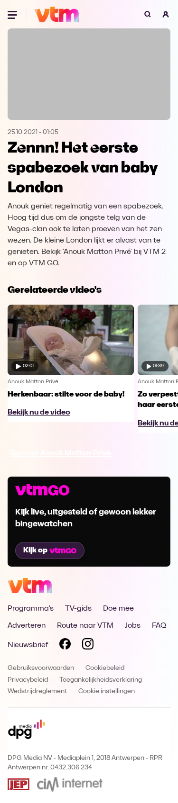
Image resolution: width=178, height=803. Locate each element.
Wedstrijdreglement (37, 691)
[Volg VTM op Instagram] (88, 645)
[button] (165, 14)
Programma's (31, 609)
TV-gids (78, 609)
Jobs (133, 626)
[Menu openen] (13, 14)
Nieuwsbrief (28, 645)
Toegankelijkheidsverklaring (100, 680)
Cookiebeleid (104, 668)
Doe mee (118, 609)
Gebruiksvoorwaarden (41, 668)
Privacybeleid (28, 680)
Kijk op (35, 550)
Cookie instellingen (106, 691)
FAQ (159, 626)
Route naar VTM (85, 626)
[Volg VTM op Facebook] (65, 645)
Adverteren (27, 626)
